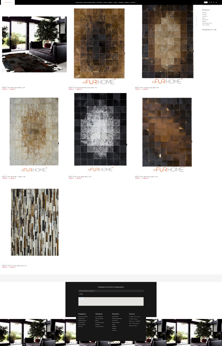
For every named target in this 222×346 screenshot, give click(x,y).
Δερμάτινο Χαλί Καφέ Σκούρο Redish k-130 (13, 87)
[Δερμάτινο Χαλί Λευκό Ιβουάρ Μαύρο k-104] (101, 133)
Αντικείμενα (132, 2)
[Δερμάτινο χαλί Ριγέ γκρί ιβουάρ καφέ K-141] (34, 222)
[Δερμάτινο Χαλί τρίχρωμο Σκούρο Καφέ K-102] (167, 44)
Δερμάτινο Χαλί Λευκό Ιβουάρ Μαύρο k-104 (80, 176)
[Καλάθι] (216, 2)
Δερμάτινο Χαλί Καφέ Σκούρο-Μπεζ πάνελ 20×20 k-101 (83, 87)
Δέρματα (115, 2)
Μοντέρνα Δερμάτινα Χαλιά (89, 2)
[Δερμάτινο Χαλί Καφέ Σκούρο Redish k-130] (34, 44)
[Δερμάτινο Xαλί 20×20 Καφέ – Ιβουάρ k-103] (34, 133)
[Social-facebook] (109, 343)
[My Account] (209, 2)
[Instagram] (111, 343)
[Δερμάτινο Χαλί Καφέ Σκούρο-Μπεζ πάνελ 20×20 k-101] (101, 44)
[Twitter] (113, 343)
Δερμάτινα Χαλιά (79, 2)
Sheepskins (121, 2)
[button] (213, 2)
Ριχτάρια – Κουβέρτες (108, 2)
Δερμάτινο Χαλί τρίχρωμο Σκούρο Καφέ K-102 (147, 87)
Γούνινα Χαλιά (99, 2)
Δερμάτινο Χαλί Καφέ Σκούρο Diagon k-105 (146, 176)
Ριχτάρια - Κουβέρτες (206, 24)
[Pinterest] (116, 343)
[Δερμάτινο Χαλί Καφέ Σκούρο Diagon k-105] (167, 133)
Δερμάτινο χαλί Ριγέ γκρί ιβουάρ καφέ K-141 (14, 265)
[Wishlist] (211, 2)
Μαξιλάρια (127, 2)
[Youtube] (118, 343)
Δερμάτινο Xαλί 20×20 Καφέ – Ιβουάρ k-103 (13, 176)
